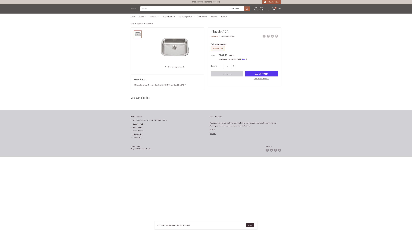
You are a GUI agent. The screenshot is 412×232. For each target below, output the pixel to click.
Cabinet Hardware (169, 17)
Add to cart (227, 74)
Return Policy (137, 127)
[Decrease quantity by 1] (221, 66)
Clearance (214, 17)
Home (133, 17)
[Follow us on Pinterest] (279, 150)
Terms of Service (138, 131)
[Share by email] (276, 36)
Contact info (137, 137)
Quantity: (214, 66)
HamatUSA (214, 36)
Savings (212, 130)
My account (258, 10)
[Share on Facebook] (264, 36)
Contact (224, 17)
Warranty (213, 133)
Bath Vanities (202, 17)
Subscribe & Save (273, 2)
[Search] (247, 8)
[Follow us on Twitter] (271, 150)
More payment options (261, 79)
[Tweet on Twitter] (272, 36)
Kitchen (141, 17)
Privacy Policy (137, 134)
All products (140, 23)
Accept (250, 225)
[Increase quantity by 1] (233, 66)
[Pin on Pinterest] (268, 36)
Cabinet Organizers (185, 17)
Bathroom (153, 17)
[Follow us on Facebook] (267, 150)
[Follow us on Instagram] (275, 150)
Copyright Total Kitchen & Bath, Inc (141, 149)
